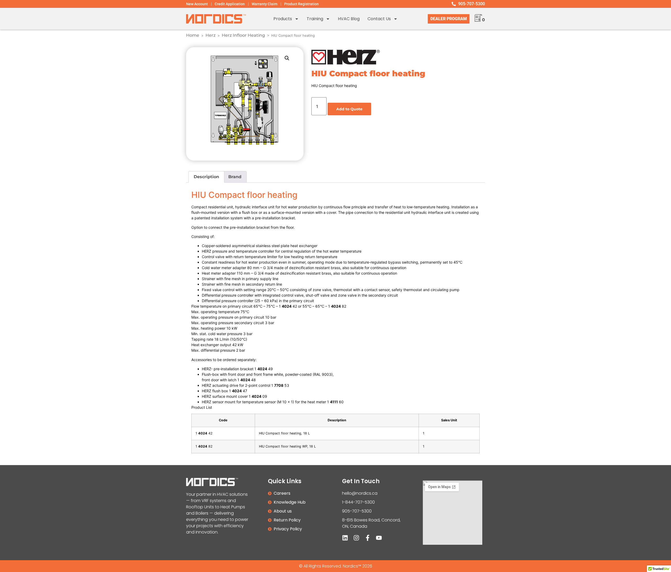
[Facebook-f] (368, 538)
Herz (210, 35)
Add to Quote (349, 109)
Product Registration (301, 4)
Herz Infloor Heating (243, 35)
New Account (197, 4)
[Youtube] (379, 538)
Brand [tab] (234, 176)
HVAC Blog (349, 19)
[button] (287, 58)
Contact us (379, 19)
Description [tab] (206, 176)
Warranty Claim (264, 4)
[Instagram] (356, 538)
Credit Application (230, 4)
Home (192, 35)
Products (282, 19)
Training (315, 19)
